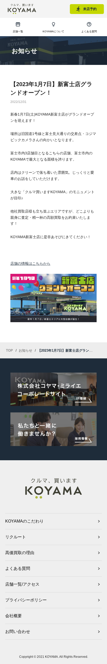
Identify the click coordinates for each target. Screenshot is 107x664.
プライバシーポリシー (26, 600)
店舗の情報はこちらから (30, 263)
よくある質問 (17, 568)
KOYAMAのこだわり (24, 521)
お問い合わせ (17, 631)
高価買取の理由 (19, 552)
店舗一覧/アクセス (22, 584)
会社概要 (13, 616)
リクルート (15, 537)
